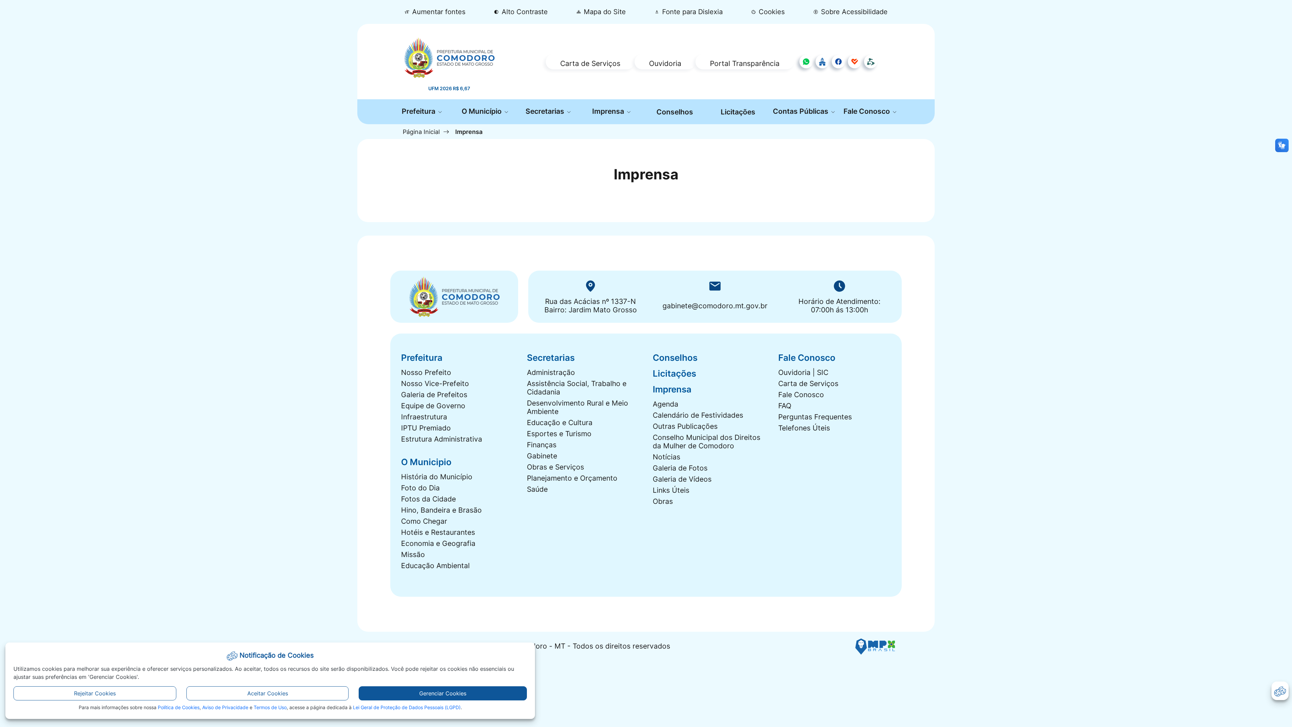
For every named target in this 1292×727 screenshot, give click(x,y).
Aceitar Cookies (267, 693)
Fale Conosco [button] (868, 111)
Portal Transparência (745, 63)
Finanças (542, 445)
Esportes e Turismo (559, 433)
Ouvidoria (665, 63)
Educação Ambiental (435, 565)
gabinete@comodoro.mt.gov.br (714, 306)
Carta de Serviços (590, 63)
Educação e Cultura (560, 422)
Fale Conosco (801, 394)
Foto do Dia (420, 488)
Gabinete (542, 456)
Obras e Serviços (555, 467)
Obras (663, 501)
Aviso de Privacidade (225, 707)
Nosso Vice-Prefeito (435, 383)
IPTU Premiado (426, 428)
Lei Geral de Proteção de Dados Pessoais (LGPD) (407, 707)
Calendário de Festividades (698, 415)
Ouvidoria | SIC (803, 372)
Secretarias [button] (546, 111)
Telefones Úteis (804, 428)
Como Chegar (424, 521)
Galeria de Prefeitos (434, 394)
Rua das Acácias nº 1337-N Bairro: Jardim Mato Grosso (590, 305)
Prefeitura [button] (419, 111)
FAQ (784, 406)
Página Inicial (421, 131)
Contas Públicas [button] (801, 111)
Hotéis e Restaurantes (438, 532)
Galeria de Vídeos (682, 479)
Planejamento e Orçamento (572, 478)
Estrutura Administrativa (441, 439)
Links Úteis (671, 490)
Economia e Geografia (438, 543)
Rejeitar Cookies (95, 693)
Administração (551, 372)
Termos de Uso (270, 707)
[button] (768, 12)
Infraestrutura (424, 417)
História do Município (436, 477)
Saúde (537, 489)
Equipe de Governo (433, 406)
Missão (413, 554)
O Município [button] (482, 111)
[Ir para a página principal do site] (449, 57)
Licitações (738, 112)
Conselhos (674, 112)
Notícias (666, 457)
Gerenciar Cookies (442, 693)
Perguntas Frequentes (815, 417)
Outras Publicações (685, 426)
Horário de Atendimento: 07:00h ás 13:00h (839, 305)
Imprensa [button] (609, 111)
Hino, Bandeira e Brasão (441, 510)
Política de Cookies (179, 707)
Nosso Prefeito (426, 372)
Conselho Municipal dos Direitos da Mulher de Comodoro (706, 441)
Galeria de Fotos (680, 468)
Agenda (665, 404)
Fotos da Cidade (428, 499)
